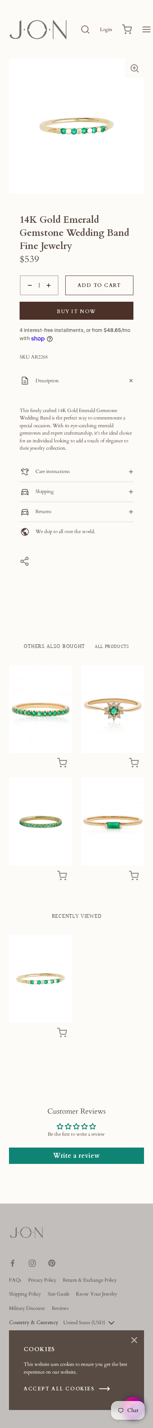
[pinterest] (52, 1263)
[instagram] (32, 1263)
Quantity (29, 299)
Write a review (76, 1155)
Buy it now (76, 311)
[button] (134, 68)
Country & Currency (33, 1322)
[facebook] (12, 1263)
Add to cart (99, 285)
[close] (85, 29)
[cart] (127, 29)
